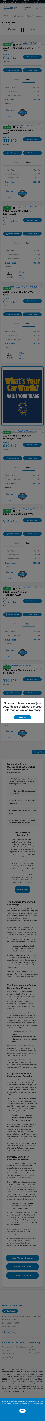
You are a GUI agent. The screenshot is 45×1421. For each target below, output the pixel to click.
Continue (22, 717)
